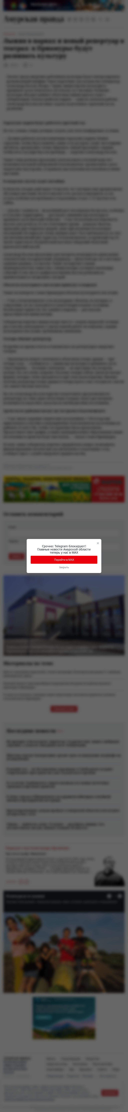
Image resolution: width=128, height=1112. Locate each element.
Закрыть (64, 567)
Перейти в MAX (64, 560)
